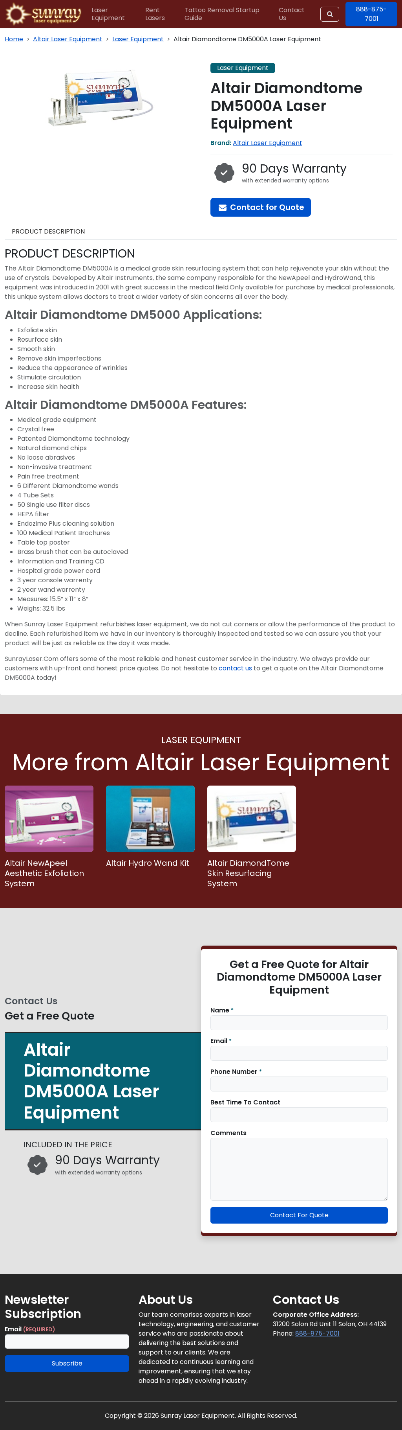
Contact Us (292, 14)
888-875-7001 (317, 1333)
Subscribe (67, 1363)
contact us (235, 668)
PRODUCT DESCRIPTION (48, 231)
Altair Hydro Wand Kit (147, 863)
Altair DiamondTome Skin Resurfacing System (248, 873)
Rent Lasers (155, 14)
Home (14, 39)
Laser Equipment (108, 14)
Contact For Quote (299, 1215)
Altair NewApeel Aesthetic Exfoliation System (44, 873)
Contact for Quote (266, 207)
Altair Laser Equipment (67, 39)
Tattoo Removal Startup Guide (222, 14)
